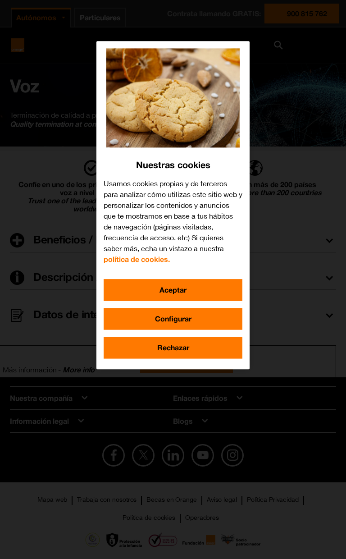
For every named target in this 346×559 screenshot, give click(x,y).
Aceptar (173, 289)
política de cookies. (137, 259)
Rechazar (173, 347)
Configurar (173, 318)
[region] (173, 205)
